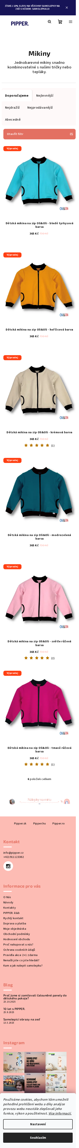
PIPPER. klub (11, 894)
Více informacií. (59, 1113)
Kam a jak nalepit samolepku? (23, 946)
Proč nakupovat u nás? (18, 925)
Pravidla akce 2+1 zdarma (20, 936)
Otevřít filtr (15, 134)
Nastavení (38, 1124)
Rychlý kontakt (13, 899)
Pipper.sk (19, 804)
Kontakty (9, 888)
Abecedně (13, 119)
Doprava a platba (14, 904)
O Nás (7, 878)
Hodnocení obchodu (16, 920)
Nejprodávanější (40, 107)
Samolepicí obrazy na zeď (21, 1000)
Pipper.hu (38, 804)
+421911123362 (13, 838)
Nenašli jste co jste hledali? (21, 941)
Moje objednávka (14, 909)
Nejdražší (12, 107)
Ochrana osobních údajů (19, 930)
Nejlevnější (44, 95)
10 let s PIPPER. (14, 989)
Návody (8, 883)
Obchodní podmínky (16, 915)
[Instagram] (8, 847)
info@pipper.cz (13, 833)
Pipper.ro (57, 804)
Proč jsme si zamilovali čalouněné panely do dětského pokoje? (35, 977)
